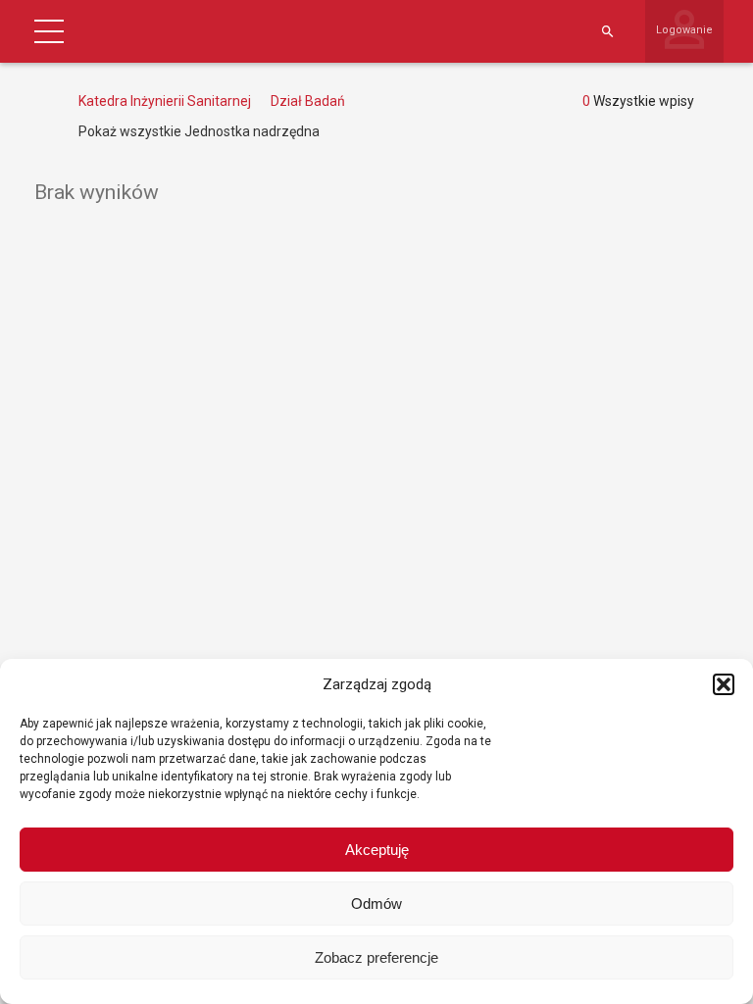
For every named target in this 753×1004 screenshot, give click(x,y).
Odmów (376, 903)
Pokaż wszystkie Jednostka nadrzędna (199, 131)
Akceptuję (377, 849)
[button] (723, 684)
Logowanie (684, 30)
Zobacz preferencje (376, 957)
